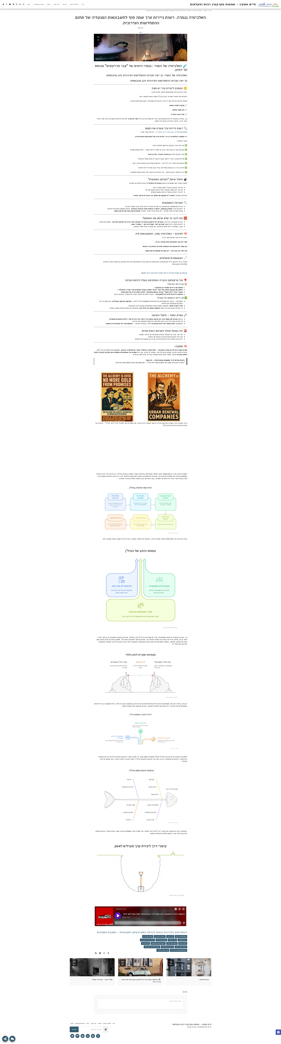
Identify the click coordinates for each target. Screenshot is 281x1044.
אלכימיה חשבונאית (167, 947)
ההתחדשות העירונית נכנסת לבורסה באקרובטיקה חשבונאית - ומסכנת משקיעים (142, 932)
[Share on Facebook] (108, 953)
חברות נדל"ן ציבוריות (147, 940)
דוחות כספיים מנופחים (158, 943)
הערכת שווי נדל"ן (181, 947)
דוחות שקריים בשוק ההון (152, 947)
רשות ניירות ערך (160, 936)
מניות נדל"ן (145, 943)
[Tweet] (104, 953)
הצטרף (74, 1029)
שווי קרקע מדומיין (163, 950)
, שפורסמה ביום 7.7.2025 (171, 132)
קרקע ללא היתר (172, 943)
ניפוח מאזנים (182, 940)
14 (170, 962)
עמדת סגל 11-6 (147, 936)
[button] (19, 4)
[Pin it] (100, 953)
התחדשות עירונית (181, 936)
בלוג (205, 11)
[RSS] (96, 953)
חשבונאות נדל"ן (161, 940)
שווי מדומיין (172, 940)
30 (122, 962)
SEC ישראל (182, 943)
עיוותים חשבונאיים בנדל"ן (178, 950)
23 (74, 962)
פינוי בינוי (170, 936)
